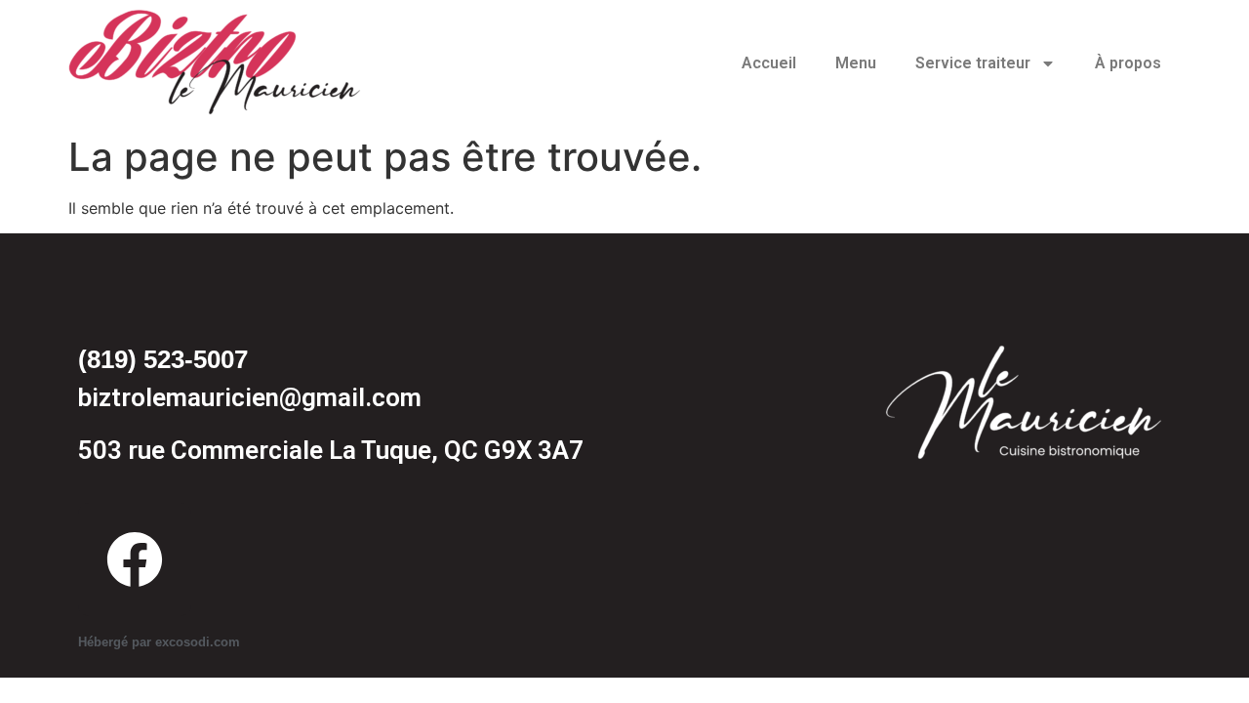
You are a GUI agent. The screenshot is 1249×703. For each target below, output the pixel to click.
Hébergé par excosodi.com (159, 642)
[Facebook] (134, 559)
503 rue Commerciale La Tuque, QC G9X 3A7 (331, 450)
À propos (1128, 63)
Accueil (769, 63)
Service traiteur (972, 63)
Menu (855, 63)
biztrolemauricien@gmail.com (250, 397)
